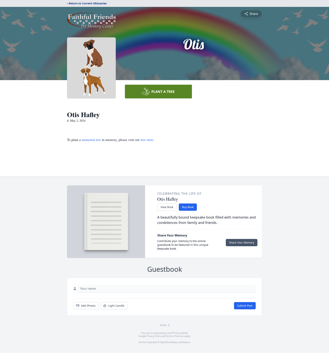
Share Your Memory (241, 242)
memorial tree (91, 139)
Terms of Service (175, 336)
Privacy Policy (154, 336)
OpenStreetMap (168, 342)
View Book (167, 207)
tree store (147, 139)
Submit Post (244, 305)
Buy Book (188, 207)
